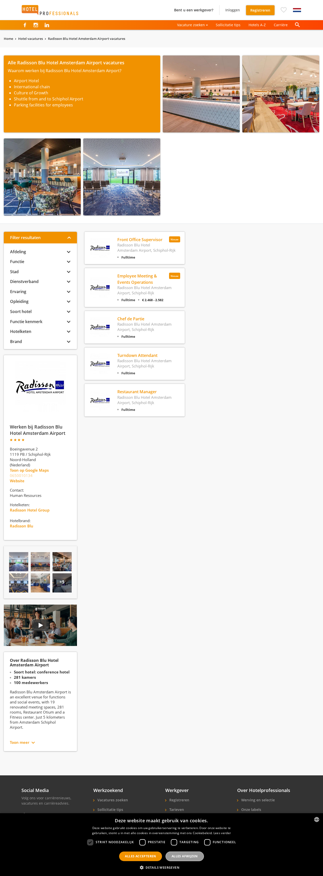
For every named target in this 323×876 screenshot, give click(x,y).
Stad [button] (14, 271)
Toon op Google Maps (29, 470)
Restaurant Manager (137, 391)
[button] (284, 10)
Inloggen (232, 10)
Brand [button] (16, 341)
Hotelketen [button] (20, 331)
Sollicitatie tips (228, 24)
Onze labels (250, 809)
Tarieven (176, 809)
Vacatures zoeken (112, 800)
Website (17, 480)
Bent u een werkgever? (193, 10)
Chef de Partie (130, 319)
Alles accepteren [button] (140, 856)
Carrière (281, 24)
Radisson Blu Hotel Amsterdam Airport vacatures (86, 38)
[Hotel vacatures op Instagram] (35, 25)
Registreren (260, 10)
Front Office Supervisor (140, 239)
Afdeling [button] (18, 252)
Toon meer (19, 742)
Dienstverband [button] (24, 281)
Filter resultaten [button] (25, 237)
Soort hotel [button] (21, 311)
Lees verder (222, 833)
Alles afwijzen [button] (185, 856)
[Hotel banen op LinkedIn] (46, 25)
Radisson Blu (21, 525)
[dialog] (161, 844)
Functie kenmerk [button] (26, 321)
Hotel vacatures (30, 38)
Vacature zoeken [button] (191, 24)
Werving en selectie (257, 800)
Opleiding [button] (19, 301)
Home (8, 38)
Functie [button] (17, 261)
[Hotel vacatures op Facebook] (24, 25)
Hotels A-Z (257, 24)
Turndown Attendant (137, 355)
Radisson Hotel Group (29, 510)
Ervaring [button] (18, 291)
